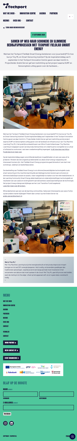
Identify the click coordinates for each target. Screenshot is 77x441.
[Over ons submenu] (21, 20)
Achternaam (42, 398)
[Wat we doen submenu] (15, 13)
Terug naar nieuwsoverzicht (15, 27)
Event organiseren (11, 358)
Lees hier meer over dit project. (14, 186)
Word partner (9, 342)
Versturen (7, 414)
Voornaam (6, 398)
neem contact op (10, 350)
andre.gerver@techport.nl (12, 196)
